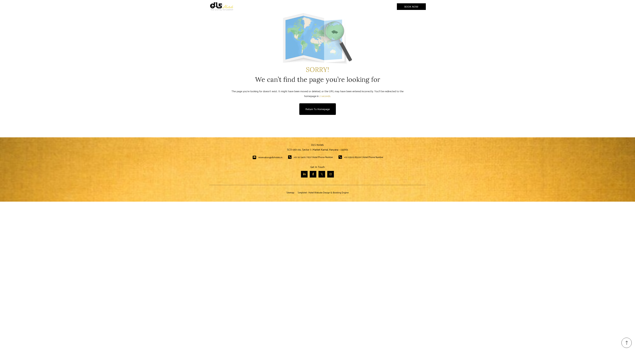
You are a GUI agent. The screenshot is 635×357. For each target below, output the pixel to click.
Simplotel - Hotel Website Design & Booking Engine (323, 192)
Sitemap (290, 192)
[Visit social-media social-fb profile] (313, 174)
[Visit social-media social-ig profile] (330, 174)
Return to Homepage (317, 109)
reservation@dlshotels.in (270, 157)
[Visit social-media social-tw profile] (321, 174)
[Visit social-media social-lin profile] (304, 174)
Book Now (411, 6)
